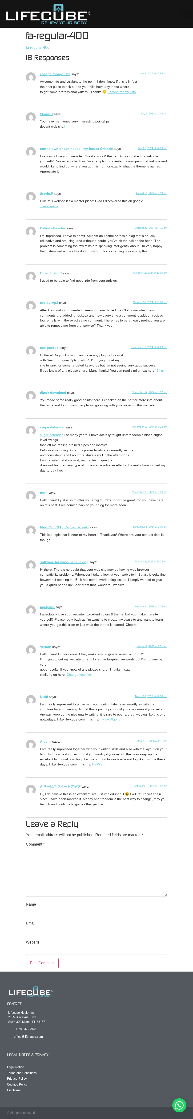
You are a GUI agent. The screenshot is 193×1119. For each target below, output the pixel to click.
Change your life (79, 674)
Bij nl (160, 370)
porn (44, 492)
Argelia (45, 741)
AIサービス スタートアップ (60, 786)
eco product (50, 348)
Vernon (45, 647)
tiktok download (53, 393)
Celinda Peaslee (53, 228)
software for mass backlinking (64, 562)
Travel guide (49, 206)
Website (33, 942)
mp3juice (47, 607)
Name (31, 904)
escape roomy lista (55, 74)
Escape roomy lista (122, 92)
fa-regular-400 (37, 47)
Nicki (44, 697)
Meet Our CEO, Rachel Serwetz (64, 527)
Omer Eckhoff (51, 273)
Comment (35, 844)
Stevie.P (46, 193)
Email (31, 923)
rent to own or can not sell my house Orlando (76, 149)
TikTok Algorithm (112, 719)
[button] (186, 14)
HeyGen (98, 764)
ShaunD (46, 114)
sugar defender (52, 427)
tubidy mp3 (49, 303)
